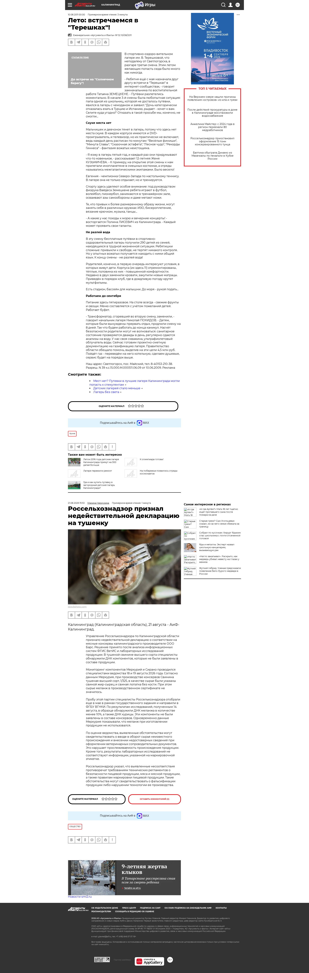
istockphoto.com (77, 606)
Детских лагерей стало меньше (116, 388)
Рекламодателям (101, 911)
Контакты (221, 908)
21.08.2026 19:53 (76, 503)
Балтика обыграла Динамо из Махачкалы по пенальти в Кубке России (213, 155)
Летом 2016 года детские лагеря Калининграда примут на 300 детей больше (101, 462)
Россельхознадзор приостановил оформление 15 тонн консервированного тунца (212, 141)
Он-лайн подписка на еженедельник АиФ (188, 908)
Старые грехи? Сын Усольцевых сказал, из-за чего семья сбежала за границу (219, 524)
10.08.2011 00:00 (76, 14)
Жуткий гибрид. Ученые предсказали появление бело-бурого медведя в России (220, 571)
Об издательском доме (104, 908)
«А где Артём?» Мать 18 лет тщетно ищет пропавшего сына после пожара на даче (218, 512)
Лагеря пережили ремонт (97, 470)
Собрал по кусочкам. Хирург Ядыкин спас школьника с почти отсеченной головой (220, 535)
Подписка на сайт (150, 908)
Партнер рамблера (122, 960)
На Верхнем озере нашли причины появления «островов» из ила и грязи (212, 98)
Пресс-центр (129, 908)
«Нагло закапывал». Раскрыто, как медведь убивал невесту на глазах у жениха (219, 559)
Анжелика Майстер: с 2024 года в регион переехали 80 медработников (212, 127)
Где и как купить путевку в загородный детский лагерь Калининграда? (99, 485)
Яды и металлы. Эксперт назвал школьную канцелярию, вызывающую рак (216, 547)
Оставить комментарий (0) (154, 799)
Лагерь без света (106, 392)
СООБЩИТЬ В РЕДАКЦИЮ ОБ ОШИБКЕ (134, 911)
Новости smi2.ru (80, 896)
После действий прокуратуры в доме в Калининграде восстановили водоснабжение (212, 112)
